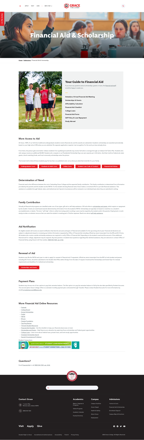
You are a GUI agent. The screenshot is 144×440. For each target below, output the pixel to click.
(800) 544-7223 (27, 410)
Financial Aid (26, 365)
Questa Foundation (27, 321)
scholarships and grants (100, 206)
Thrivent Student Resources (29, 325)
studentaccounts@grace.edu (33, 290)
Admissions (27, 60)
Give (38, 6)
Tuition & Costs (113, 403)
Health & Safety (95, 410)
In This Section (2, 18)
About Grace (94, 414)
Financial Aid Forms (72, 114)
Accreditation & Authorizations (43, 434)
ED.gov (23, 319)
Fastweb (23, 307)
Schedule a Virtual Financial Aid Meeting (80, 97)
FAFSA (23, 316)
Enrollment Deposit (114, 410)
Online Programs (77, 408)
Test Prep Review (26, 323)
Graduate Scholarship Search (30, 335)
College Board (25, 310)
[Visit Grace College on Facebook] (114, 426)
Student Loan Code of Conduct (88, 166)
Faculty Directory (78, 415)
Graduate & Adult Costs (49, 166)
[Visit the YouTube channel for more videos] (124, 426)
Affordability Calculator (74, 104)
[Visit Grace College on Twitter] (121, 426)
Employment (94, 417)
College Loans (70, 111)
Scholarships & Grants (73, 100)
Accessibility (58, 434)
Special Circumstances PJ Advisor (31, 337)
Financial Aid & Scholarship (116, 407)
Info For (47, 6)
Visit (32, 6)
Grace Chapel (95, 407)
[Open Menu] (20, 6)
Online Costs (67, 166)
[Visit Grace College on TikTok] (117, 426)
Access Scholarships (27, 312)
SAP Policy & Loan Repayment (76, 118)
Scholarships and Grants (29, 267)
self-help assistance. (97, 213)
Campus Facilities (96, 403)
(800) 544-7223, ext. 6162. (56, 240)
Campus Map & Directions (116, 414)
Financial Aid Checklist (73, 107)
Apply (27, 6)
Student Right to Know (25, 434)
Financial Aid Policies (111, 166)
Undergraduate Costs (28, 166)
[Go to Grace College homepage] (72, 376)
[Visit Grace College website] (72, 6)
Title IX (66, 434)
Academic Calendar (78, 412)
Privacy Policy (75, 434)
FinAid (23, 314)
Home (20, 60)
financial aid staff (110, 85)
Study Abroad (70, 121)
